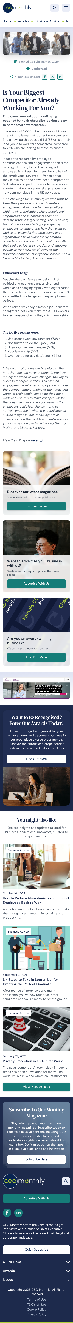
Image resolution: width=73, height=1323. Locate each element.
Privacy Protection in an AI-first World (33, 1061)
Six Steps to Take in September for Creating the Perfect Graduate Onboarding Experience (30, 982)
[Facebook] (44, 77)
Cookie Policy (36, 1309)
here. (34, 440)
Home (7, 21)
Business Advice (47, 21)
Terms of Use (36, 1299)
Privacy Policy (36, 1314)
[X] (52, 77)
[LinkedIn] (60, 77)
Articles (23, 21)
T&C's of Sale (36, 1304)
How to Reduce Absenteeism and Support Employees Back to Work (36, 900)
